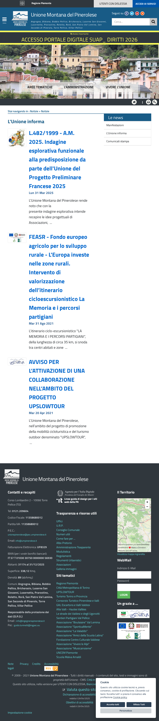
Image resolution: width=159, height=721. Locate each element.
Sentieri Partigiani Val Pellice (73, 618)
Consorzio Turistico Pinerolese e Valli (77, 601)
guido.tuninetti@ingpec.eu (27, 625)
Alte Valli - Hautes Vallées (71, 609)
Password (123, 581)
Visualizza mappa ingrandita (131, 554)
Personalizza (126, 710)
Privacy (24, 664)
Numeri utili (63, 534)
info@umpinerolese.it (26, 541)
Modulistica (63, 551)
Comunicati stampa (117, 141)
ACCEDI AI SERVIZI (146, 4)
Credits (36, 664)
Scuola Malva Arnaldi (68, 657)
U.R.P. (59, 525)
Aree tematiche (40, 87)
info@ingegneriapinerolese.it (30, 621)
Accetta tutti (113, 704)
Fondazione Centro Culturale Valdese (78, 640)
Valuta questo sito (82, 689)
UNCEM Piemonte (67, 653)
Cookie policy (120, 697)
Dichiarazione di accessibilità (79, 694)
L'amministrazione (79, 87)
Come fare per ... (65, 538)
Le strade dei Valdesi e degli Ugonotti (78, 614)
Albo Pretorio (64, 543)
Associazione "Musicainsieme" (74, 648)
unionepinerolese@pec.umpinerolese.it (27, 534)
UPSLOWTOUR (65, 592)
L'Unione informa (116, 133)
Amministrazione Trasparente (73, 547)
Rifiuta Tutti (139, 704)
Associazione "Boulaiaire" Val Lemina (78, 622)
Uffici (59, 521)
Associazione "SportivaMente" (74, 627)
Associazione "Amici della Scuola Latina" (80, 635)
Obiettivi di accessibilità (79, 702)
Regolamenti (63, 556)
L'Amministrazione (77, 102)
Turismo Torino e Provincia (71, 596)
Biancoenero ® (95, 684)
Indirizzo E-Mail (126, 568)
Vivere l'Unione (118, 87)
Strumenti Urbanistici (68, 560)
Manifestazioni (115, 125)
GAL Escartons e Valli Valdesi (73, 605)
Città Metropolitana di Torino (73, 588)
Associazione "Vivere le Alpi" (72, 644)
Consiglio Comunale (68, 530)
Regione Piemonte (41, 3)
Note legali (11, 666)
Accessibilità (51, 664)
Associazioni (63, 564)
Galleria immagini (66, 569)
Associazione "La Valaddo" (72, 631)
